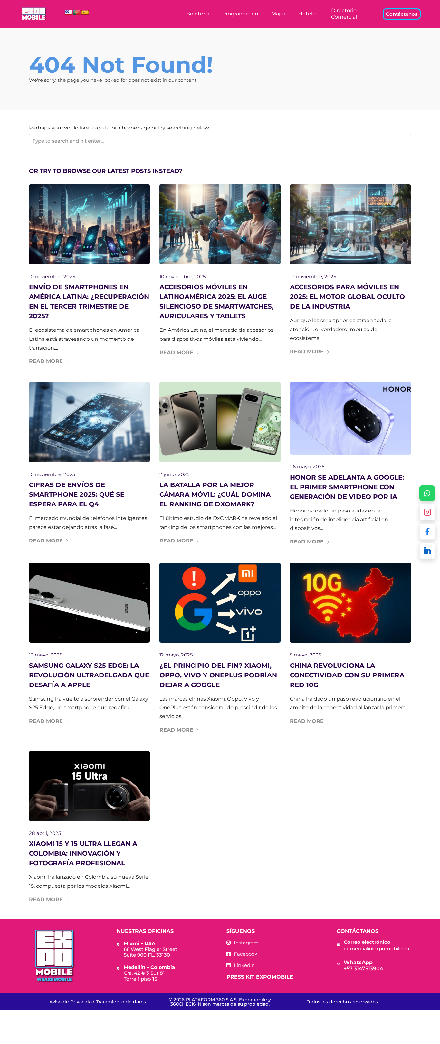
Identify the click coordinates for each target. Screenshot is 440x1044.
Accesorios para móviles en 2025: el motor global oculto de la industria (347, 296)
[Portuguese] (77, 12)
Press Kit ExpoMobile (259, 977)
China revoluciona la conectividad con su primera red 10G (347, 675)
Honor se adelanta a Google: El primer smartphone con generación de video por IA (347, 487)
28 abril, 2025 (45, 833)
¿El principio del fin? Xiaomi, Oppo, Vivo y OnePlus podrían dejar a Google (218, 675)
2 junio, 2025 (174, 474)
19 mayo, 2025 (45, 655)
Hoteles (308, 14)
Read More (46, 361)
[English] (68, 12)
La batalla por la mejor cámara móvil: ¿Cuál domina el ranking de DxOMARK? (215, 494)
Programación (240, 14)
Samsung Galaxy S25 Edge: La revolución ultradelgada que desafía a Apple (89, 675)
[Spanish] (85, 12)
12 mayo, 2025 (176, 655)
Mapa (278, 14)
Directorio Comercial (344, 13)
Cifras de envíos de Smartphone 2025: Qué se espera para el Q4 (76, 494)
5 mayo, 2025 (305, 655)
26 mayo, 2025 (307, 467)
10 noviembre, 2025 (52, 276)
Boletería (197, 14)
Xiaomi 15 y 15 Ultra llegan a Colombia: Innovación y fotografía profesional (83, 853)
